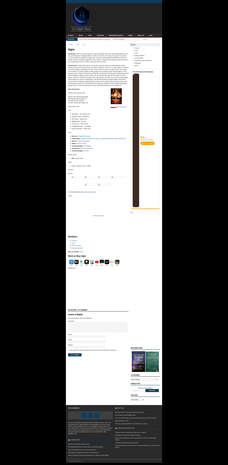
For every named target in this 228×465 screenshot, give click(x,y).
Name (70, 334)
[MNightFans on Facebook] (153, 1)
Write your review (147, 143)
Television (100, 35)
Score (81, 252)
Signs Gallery (92, 192)
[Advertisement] (129, 17)
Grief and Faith (76, 245)
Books (81, 35)
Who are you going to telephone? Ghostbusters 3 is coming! (131, 423)
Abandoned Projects (116, 35)
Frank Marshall (105, 138)
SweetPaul (120, 408)
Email (70, 340)
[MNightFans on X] (157, 1)
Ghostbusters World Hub (126, 428)
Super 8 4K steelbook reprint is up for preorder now (82, 449)
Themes (74, 240)
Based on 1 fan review (146, 140)
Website (70, 345)
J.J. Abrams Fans (75, 440)
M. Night (71, 35)
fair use (93, 430)
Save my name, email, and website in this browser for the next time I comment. (93, 350)
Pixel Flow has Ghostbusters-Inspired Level (126, 442)
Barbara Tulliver (81, 143)
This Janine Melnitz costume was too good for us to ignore (130, 432)
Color (73, 243)
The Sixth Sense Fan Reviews (143, 72)
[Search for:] (151, 39)
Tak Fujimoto (87, 146)
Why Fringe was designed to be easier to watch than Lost (83, 452)
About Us (141, 35)
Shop (150, 35)
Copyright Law (107, 430)
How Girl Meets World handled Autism (125, 415)
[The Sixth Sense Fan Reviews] (136, 140)
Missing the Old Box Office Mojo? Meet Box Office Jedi (129, 412)
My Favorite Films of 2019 (122, 421)
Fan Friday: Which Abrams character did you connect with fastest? (85, 447)
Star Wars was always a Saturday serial (79, 444)
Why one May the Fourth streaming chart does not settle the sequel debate (88, 455)
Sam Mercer (96, 138)
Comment (71, 321)
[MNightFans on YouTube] (160, 1)
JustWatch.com (71, 268)
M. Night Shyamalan (84, 136)
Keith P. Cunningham (86, 148)
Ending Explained (77, 248)
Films (90, 35)
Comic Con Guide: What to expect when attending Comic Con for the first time (135, 418)
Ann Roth (86, 151)
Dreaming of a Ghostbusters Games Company (127, 435)
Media (131, 35)
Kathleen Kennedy (86, 138)
